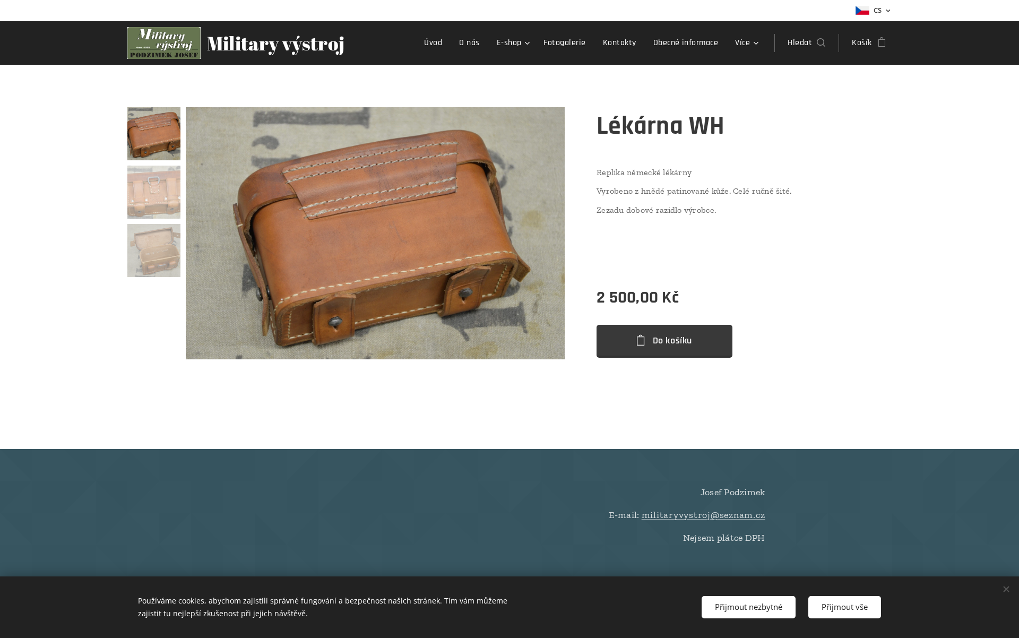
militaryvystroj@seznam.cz (703, 515)
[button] (806, 43)
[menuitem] (436, 43)
